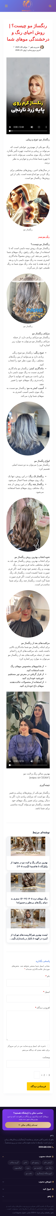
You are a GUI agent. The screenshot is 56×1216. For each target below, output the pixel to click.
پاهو (52, 1135)
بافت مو (29, 1173)
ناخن (25, 1162)
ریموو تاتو (35, 1162)
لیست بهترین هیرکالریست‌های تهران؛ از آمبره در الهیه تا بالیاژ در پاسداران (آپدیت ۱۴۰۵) (28, 937)
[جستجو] (50, 6)
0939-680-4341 (45, 1147)
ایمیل (46, 992)
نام (48, 976)
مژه (28, 1168)
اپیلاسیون (18, 1168)
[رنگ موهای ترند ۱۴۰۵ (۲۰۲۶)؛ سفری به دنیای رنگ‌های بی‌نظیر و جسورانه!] (28, 882)
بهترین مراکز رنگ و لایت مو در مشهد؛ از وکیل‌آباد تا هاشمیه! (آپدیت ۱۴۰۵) (29, 864)
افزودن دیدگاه (42, 1007)
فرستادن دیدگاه (38, 1086)
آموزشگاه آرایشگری (44, 1173)
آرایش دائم (48, 1162)
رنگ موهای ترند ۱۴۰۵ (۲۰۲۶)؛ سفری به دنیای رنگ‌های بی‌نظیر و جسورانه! (29, 900)
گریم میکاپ (14, 1162)
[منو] (6, 6)
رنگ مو (49, 1168)
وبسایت (46, 1057)
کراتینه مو (38, 1168)
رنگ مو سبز (44, 236)
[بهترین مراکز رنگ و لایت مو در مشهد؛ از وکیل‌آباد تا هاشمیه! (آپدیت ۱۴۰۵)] (28, 846)
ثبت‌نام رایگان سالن (29, 1125)
